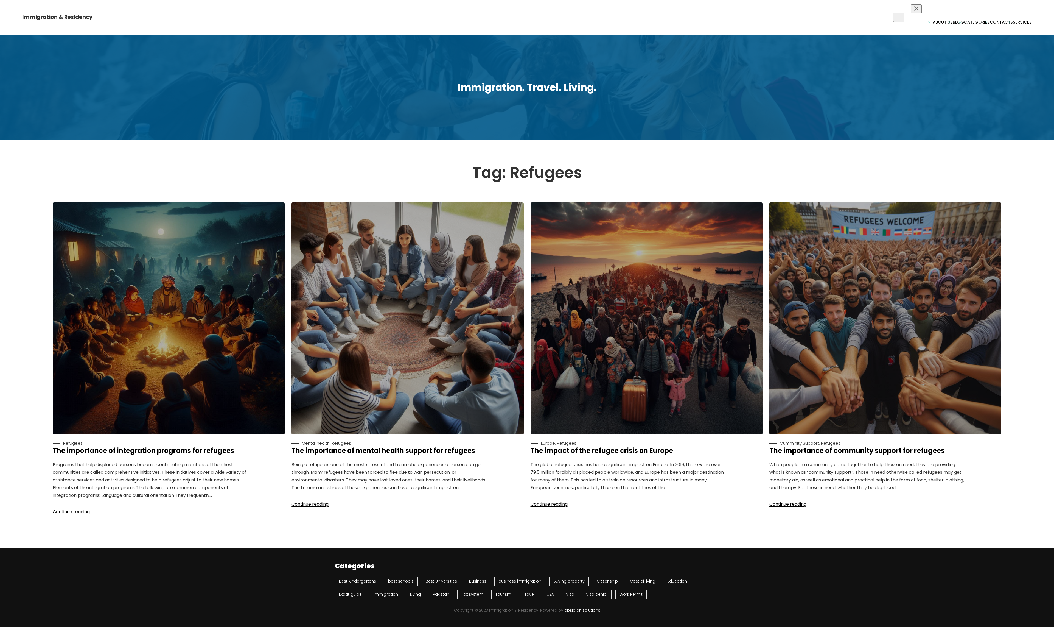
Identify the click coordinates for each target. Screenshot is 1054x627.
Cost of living (642, 581)
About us (943, 22)
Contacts (1001, 22)
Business (477, 581)
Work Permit (631, 594)
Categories (977, 22)
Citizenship (607, 581)
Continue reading (71, 512)
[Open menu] (898, 17)
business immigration (519, 581)
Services (1022, 22)
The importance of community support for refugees (856, 450)
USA (550, 594)
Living (415, 594)
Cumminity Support (799, 443)
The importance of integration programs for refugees (143, 450)
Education (677, 581)
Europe (548, 443)
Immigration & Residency (57, 17)
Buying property (569, 581)
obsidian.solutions (582, 610)
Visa (570, 594)
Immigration (386, 594)
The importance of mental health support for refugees (383, 450)
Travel (529, 594)
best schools (401, 581)
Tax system (472, 594)
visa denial (596, 594)
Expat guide (350, 594)
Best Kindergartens (357, 581)
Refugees (73, 443)
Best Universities (441, 581)
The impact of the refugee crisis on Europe (602, 450)
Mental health (316, 443)
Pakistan (441, 594)
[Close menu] (916, 8)
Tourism (503, 594)
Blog (958, 22)
